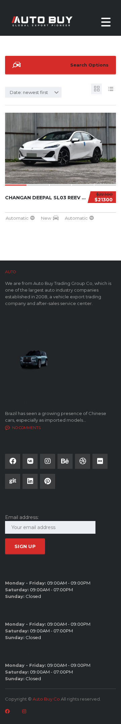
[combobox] (33, 92)
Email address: (22, 517)
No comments (26, 427)
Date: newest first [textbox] (29, 92)
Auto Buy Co (46, 699)
